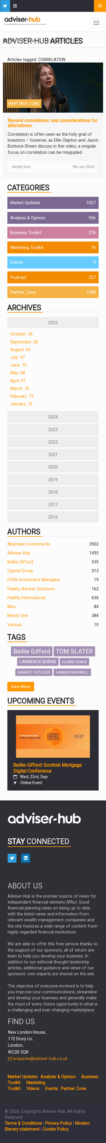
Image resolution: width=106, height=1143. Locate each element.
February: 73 (22, 396)
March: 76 (19, 388)
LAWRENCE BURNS (37, 661)
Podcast (18, 277)
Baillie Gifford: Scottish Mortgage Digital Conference (47, 768)
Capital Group (20, 570)
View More (21, 686)
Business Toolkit (25, 232)
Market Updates (25, 202)
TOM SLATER (74, 651)
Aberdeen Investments (28, 544)
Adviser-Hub (18, 553)
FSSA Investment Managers (33, 579)
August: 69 (20, 349)
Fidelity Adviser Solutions (31, 588)
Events (16, 262)
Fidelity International (26, 597)
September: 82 (24, 342)
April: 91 (18, 380)
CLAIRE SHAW (74, 661)
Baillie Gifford (20, 561)
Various (14, 624)
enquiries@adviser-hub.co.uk (39, 1058)
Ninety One (17, 615)
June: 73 (18, 365)
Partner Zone (23, 292)
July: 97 (17, 357)
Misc (11, 606)
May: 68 (17, 372)
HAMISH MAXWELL (72, 672)
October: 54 (21, 334)
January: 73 (21, 404)
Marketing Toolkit (26, 247)
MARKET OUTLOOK (34, 672)
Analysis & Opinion (27, 217)
